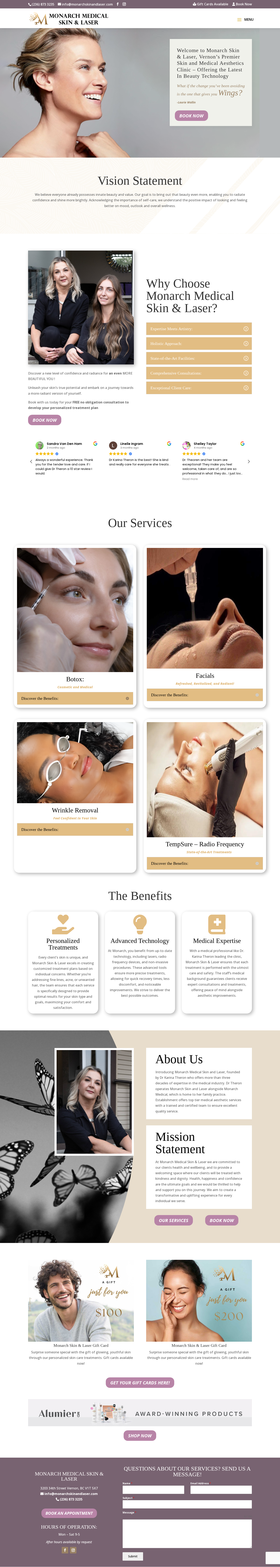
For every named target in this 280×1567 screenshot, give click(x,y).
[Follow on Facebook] (65, 1550)
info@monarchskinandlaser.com (71, 1493)
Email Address (200, 1483)
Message (129, 1512)
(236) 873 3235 (43, 4)
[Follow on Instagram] (73, 1550)
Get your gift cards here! (140, 1382)
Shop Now (140, 1435)
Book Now (243, 4)
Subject (128, 1498)
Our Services (173, 1220)
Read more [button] (116, 479)
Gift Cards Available (212, 4)
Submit (133, 1556)
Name (127, 1483)
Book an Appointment (69, 1513)
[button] (249, 461)
